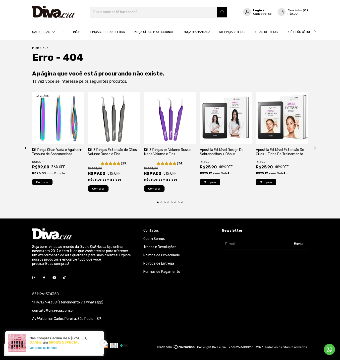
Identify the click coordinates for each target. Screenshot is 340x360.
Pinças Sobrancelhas (107, 32)
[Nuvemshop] (176, 348)
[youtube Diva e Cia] (54, 278)
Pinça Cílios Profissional (154, 32)
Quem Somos (154, 239)
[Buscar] (222, 12)
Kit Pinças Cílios (232, 32)
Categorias (41, 32)
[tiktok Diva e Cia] (64, 278)
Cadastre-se (262, 13)
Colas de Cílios (266, 32)
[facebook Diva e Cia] (44, 278)
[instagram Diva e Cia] (34, 278)
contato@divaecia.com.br (53, 310)
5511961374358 (45, 294)
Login (257, 10)
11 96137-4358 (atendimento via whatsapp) (67, 302)
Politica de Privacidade (161, 255)
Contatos (151, 230)
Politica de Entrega (158, 263)
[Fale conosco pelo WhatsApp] (329, 349)
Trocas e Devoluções (159, 247)
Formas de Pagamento (161, 272)
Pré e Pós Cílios (299, 32)
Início (77, 32)
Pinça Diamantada (196, 32)
